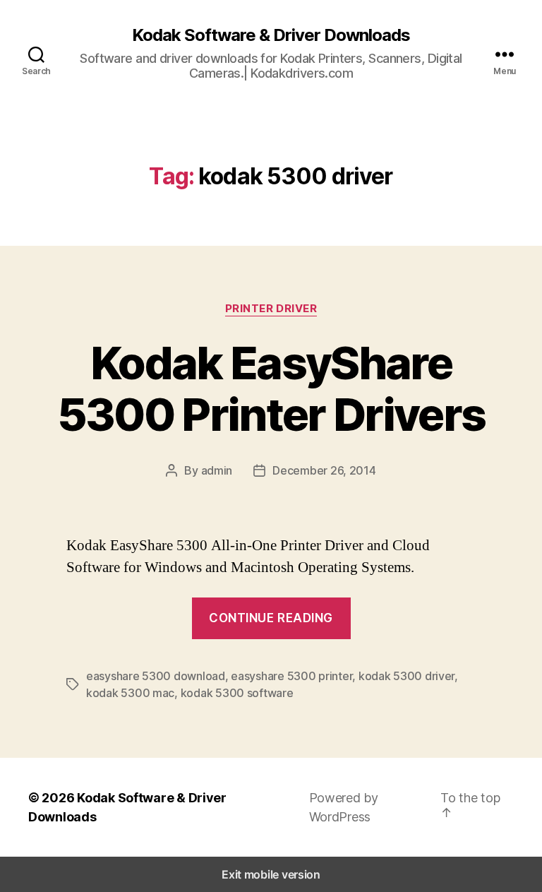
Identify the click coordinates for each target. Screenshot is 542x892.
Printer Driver (271, 308)
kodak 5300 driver (406, 676)
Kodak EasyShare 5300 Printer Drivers (271, 388)
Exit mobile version (271, 874)
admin (217, 470)
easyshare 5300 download (155, 676)
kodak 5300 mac (130, 693)
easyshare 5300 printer (291, 676)
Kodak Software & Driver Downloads (271, 35)
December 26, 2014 (323, 470)
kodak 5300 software (237, 693)
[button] (477, 805)
